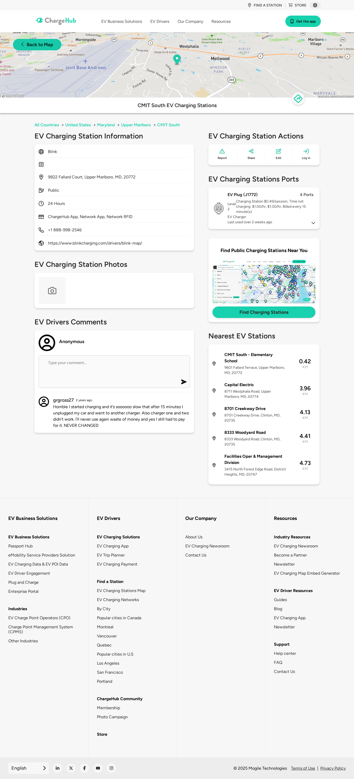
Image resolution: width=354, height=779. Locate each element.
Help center (285, 653)
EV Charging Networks (118, 599)
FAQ (278, 662)
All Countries (46, 124)
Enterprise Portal (23, 591)
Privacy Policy (333, 768)
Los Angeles (108, 663)
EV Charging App (113, 546)
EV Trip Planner (111, 555)
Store (300, 5)
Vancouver (107, 636)
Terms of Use (303, 768)
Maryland (106, 124)
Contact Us (195, 555)
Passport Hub (20, 546)
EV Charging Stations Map (121, 590)
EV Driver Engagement (29, 573)
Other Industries (23, 640)
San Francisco (110, 672)
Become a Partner (290, 555)
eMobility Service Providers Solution (41, 555)
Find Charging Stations (263, 312)
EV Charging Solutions (118, 536)
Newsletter (284, 564)
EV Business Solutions (28, 536)
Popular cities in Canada (119, 617)
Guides (280, 599)
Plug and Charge (23, 582)
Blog (278, 608)
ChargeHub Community (120, 698)
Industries (17, 608)
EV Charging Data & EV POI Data (38, 564)
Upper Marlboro (136, 124)
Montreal (105, 626)
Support (281, 644)
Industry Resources (292, 536)
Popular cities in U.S (115, 654)
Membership (108, 707)
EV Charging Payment (117, 564)
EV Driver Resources (293, 590)
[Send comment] (184, 382)
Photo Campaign (112, 716)
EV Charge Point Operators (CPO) (39, 617)
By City (103, 608)
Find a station (268, 5)
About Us (193, 536)
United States (78, 124)
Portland (104, 681)
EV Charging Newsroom (207, 546)
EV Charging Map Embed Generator (307, 573)
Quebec (104, 645)
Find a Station (110, 581)
